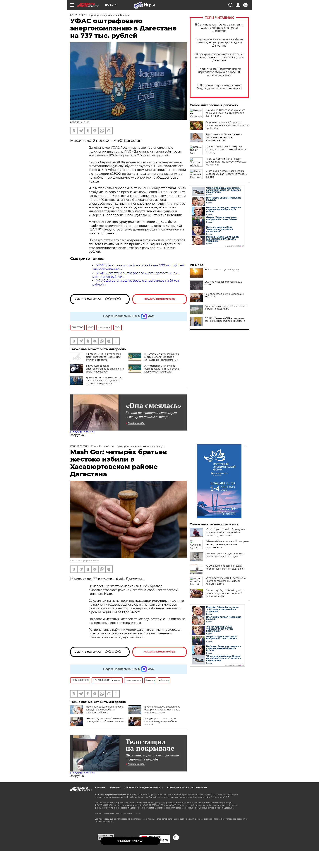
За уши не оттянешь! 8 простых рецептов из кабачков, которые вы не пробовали (227, 125)
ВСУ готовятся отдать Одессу (222, 269)
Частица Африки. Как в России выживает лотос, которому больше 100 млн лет (226, 161)
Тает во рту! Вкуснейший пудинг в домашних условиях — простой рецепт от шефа (225, 593)
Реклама (115, 787)
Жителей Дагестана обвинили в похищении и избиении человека (105, 720)
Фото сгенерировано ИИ (84, 560)
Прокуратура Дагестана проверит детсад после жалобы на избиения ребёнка (106, 709)
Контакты (100, 787)
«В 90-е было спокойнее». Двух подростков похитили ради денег (225, 567)
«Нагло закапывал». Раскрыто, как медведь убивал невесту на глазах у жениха (226, 174)
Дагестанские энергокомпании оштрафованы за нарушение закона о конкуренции (104, 380)
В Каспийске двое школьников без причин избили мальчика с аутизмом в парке (162, 709)
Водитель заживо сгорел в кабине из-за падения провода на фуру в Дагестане (219, 42)
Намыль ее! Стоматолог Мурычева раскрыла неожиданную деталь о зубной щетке (225, 113)
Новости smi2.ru (82, 432)
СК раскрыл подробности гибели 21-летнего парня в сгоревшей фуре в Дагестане (219, 57)
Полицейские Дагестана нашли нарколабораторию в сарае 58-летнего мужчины (219, 72)
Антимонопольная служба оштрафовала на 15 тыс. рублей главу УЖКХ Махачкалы (162, 368)
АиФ (86, 122)
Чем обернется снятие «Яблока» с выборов (224, 295)
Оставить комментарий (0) (159, 299)
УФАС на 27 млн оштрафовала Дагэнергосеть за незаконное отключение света (103, 357)
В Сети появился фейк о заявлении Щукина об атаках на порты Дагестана (219, 28)
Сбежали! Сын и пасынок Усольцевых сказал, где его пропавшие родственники (227, 544)
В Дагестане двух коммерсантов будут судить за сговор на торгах (219, 87)
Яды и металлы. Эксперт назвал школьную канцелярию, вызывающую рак (224, 137)
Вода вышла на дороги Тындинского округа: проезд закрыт (226, 307)
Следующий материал (130, 841)
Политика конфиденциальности (144, 787)
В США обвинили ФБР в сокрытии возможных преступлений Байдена (225, 319)
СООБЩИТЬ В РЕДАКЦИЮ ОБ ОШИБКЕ (187, 787)
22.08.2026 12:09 (79, 446)
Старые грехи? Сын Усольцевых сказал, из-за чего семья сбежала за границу (226, 149)
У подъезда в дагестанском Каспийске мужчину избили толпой (160, 721)
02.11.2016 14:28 (78, 15)
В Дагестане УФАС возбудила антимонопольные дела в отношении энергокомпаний (161, 357)
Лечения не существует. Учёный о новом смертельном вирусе (225, 555)
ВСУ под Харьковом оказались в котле (223, 283)
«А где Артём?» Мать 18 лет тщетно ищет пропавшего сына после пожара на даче (226, 581)
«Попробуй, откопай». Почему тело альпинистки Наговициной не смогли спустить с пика (226, 532)
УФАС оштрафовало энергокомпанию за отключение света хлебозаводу (105, 368)
